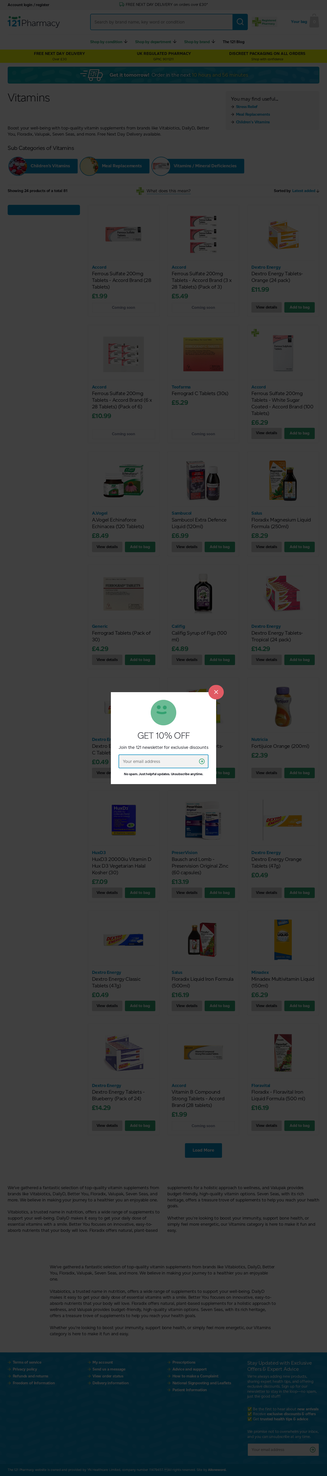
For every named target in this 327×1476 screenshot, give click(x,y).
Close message (216, 692)
